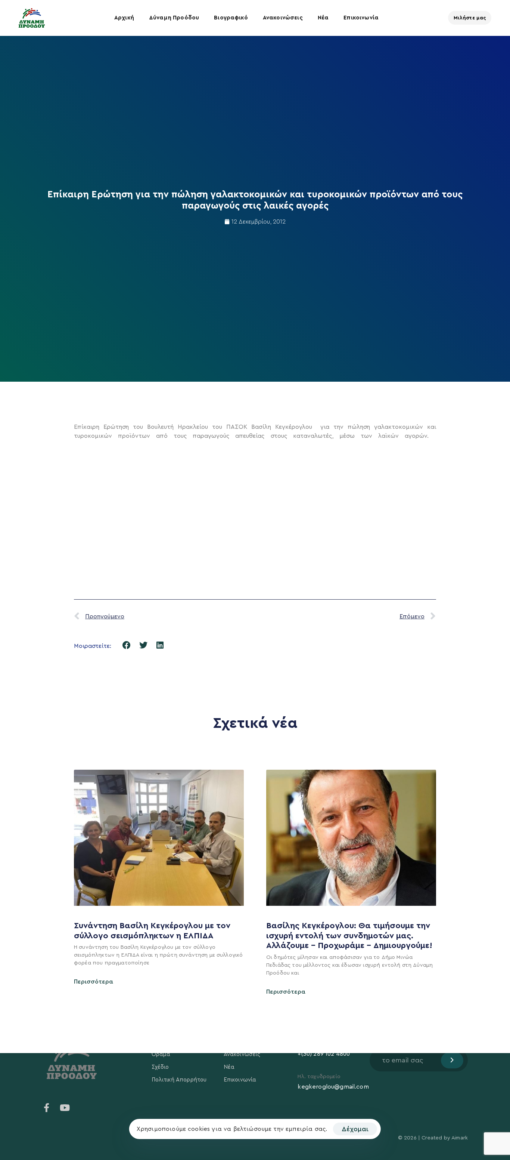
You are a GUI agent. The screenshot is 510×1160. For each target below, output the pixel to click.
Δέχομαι (355, 1129)
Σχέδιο (160, 1067)
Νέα (323, 18)
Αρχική (124, 18)
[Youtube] (64, 1107)
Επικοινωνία (361, 18)
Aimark (459, 1138)
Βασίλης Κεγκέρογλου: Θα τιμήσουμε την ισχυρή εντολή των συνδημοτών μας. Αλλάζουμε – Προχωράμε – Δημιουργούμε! (350, 935)
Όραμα (161, 1054)
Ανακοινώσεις (283, 18)
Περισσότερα (93, 982)
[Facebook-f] (46, 1107)
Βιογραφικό (231, 18)
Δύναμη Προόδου (174, 18)
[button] (126, 645)
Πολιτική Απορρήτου (179, 1080)
